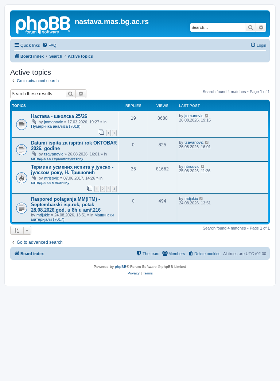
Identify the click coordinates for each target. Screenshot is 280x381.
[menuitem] (49, 45)
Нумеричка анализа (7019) (56, 126)
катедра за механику (50, 182)
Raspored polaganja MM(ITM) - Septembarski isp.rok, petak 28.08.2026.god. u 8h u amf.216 (66, 204)
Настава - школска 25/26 (59, 116)
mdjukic (43, 215)
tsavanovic (53, 154)
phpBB (121, 267)
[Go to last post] (207, 115)
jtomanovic (53, 122)
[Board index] (43, 23)
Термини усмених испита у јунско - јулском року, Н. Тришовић (72, 169)
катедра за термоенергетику (57, 158)
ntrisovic (51, 178)
